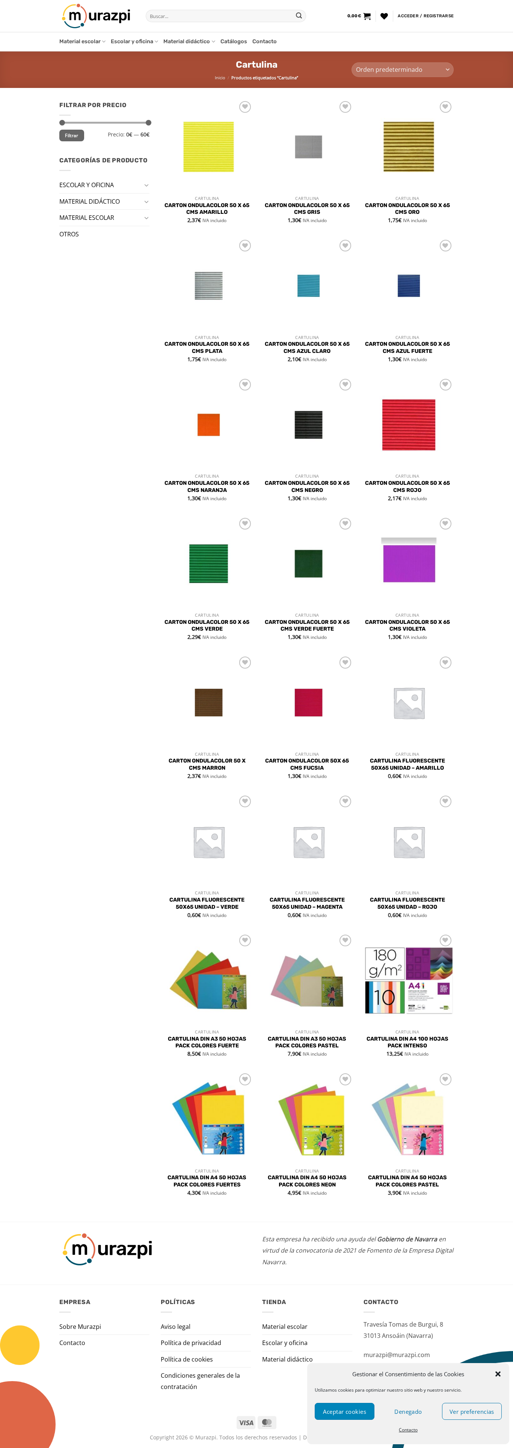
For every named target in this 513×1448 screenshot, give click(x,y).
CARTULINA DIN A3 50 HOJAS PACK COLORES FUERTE (207, 1042)
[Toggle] (146, 184)
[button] (498, 1374)
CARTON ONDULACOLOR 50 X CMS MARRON (207, 764)
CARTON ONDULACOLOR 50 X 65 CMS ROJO (407, 486)
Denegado (408, 1411)
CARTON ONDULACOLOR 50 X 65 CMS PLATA (206, 347)
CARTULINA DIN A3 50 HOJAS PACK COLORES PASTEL (307, 1042)
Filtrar (71, 135)
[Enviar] (299, 16)
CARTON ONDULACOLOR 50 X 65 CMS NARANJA (206, 486)
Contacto (408, 1430)
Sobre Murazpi (80, 1326)
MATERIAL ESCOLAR (86, 217)
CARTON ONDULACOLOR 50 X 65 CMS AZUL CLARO (307, 347)
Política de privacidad (191, 1343)
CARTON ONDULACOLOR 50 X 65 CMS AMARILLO (206, 209)
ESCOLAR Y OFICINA (86, 185)
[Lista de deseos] (384, 16)
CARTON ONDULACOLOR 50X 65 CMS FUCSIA (307, 764)
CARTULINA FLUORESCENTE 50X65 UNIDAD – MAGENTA (307, 903)
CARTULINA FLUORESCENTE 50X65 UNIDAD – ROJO (407, 903)
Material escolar (80, 41)
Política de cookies (187, 1359)
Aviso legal (175, 1326)
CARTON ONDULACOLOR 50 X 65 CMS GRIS (307, 209)
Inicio (220, 77)
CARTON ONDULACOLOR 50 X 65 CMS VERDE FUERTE (307, 625)
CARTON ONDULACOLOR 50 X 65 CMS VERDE (206, 625)
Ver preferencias (472, 1411)
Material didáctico (186, 41)
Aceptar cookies (344, 1411)
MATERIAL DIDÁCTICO (89, 201)
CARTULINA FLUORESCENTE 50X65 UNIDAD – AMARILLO (407, 764)
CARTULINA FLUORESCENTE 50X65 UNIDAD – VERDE (206, 903)
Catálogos (233, 41)
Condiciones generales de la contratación (200, 1381)
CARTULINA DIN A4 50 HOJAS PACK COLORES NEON (307, 1181)
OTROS (69, 234)
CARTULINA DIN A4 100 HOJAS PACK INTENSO (407, 1042)
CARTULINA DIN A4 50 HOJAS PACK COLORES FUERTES (206, 1181)
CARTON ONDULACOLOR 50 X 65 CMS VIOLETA (407, 625)
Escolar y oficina (132, 41)
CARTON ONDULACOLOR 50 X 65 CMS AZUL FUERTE (407, 347)
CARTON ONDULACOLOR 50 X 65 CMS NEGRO (307, 486)
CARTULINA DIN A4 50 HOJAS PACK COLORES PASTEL (407, 1181)
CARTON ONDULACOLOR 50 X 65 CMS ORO (407, 209)
